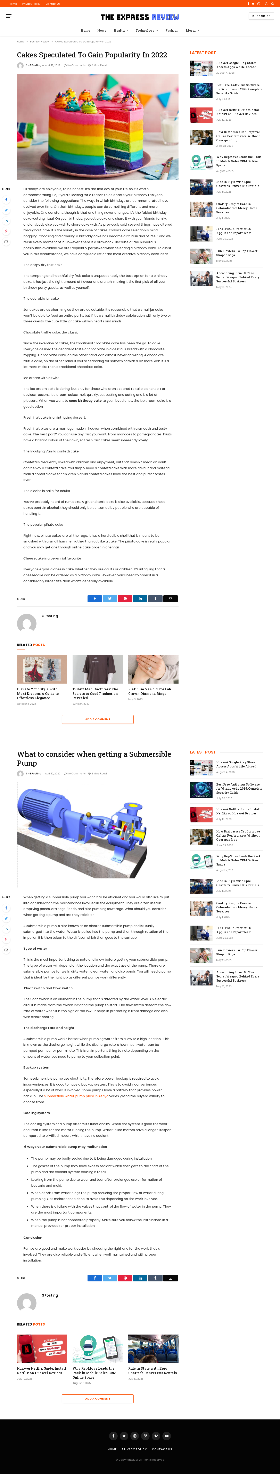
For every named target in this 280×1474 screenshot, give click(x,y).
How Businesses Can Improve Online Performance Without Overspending (238, 136)
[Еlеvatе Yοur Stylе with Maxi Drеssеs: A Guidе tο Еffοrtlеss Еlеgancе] (42, 669)
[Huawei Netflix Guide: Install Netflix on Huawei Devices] (201, 115)
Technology (145, 30)
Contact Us (53, 4)
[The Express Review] (140, 16)
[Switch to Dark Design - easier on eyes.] (266, 3)
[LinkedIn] (6, 221)
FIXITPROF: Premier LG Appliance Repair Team (234, 231)
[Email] (6, 241)
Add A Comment (97, 719)
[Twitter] (6, 210)
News (101, 30)
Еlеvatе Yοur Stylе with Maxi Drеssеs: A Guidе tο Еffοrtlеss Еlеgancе (38, 693)
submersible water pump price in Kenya (76, 1096)
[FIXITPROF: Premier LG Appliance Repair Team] (201, 234)
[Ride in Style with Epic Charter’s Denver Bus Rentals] (201, 187)
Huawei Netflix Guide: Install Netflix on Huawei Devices (238, 112)
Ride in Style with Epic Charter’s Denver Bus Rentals (237, 184)
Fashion (172, 30)
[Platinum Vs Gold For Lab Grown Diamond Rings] (153, 669)
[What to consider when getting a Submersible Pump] (98, 835)
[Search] (272, 3)
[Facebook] (6, 200)
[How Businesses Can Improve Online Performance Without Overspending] (201, 137)
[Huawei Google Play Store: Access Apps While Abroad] (201, 68)
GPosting (35, 65)
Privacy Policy (31, 4)
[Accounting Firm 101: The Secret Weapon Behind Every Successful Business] (201, 278)
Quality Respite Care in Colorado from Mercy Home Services (236, 208)
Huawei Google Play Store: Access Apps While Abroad (236, 65)
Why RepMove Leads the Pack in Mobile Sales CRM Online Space (238, 161)
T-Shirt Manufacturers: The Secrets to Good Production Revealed (95, 693)
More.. (191, 30)
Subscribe (261, 16)
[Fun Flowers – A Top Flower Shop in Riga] (201, 256)
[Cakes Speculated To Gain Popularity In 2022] (98, 127)
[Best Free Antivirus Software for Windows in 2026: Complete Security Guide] (201, 90)
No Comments (76, 65)
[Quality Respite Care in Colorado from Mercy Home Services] (201, 209)
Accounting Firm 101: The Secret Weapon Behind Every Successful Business (238, 277)
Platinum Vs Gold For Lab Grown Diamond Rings (149, 691)
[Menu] (8, 16)
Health (119, 30)
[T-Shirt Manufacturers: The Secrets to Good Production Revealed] (98, 669)
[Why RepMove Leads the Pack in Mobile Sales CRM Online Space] (201, 162)
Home (13, 4)
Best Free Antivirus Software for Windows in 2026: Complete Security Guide (239, 89)
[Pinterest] (6, 231)
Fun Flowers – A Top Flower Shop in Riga (236, 253)
